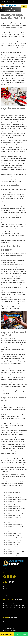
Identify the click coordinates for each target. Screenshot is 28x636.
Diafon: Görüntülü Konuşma (11, 630)
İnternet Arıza (8, 626)
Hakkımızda (7, 588)
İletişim (6, 595)
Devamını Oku (7, 614)
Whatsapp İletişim (19, 1)
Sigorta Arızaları (8, 622)
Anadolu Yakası (8, 593)
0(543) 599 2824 (7, 1)
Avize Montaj (7, 624)
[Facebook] (4, 576)
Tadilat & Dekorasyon (9, 628)
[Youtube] (11, 576)
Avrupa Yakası (8, 591)
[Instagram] (14, 576)
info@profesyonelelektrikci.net (11, 571)
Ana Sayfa (7, 586)
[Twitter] (8, 576)
